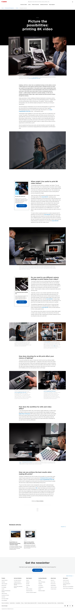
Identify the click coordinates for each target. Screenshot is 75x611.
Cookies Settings (60, 603)
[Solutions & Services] (48, 4)
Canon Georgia (5, 605)
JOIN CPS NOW (22, 205)
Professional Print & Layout (46, 478)
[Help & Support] (55, 4)
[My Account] (72, 2)
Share (37, 510)
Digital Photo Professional (24, 413)
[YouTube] (72, 605)
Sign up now (37, 570)
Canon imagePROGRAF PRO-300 (34, 78)
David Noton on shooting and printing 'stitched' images (14, 543)
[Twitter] (70, 605)
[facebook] (65, 605)
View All (62, 526)
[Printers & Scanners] (39, 4)
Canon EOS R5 (35, 77)
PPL (36, 488)
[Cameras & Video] (27, 4)
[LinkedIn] (67, 605)
